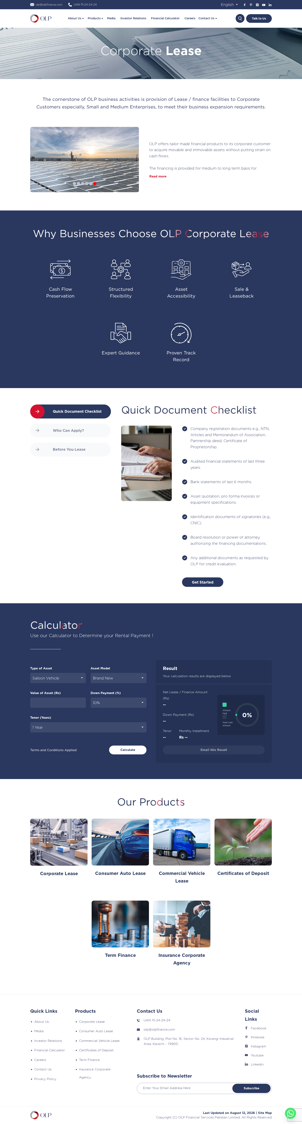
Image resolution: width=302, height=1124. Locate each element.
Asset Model (100, 668)
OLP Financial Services (196, 1117)
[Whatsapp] (290, 1113)
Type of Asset (41, 668)
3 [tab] (83, 192)
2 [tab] (78, 192)
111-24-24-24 (161, 1020)
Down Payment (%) (106, 693)
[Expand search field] (240, 18)
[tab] (70, 411)
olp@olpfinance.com (159, 1029)
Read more (157, 176)
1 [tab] (74, 192)
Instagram (258, 1046)
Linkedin (257, 1064)
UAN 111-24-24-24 (85, 4)
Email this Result (214, 750)
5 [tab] (91, 192)
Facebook (258, 1028)
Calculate (127, 750)
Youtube (257, 1055)
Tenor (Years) (40, 717)
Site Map (265, 1113)
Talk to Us (259, 18)
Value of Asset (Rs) (45, 693)
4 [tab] (87, 192)
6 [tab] (95, 192)
